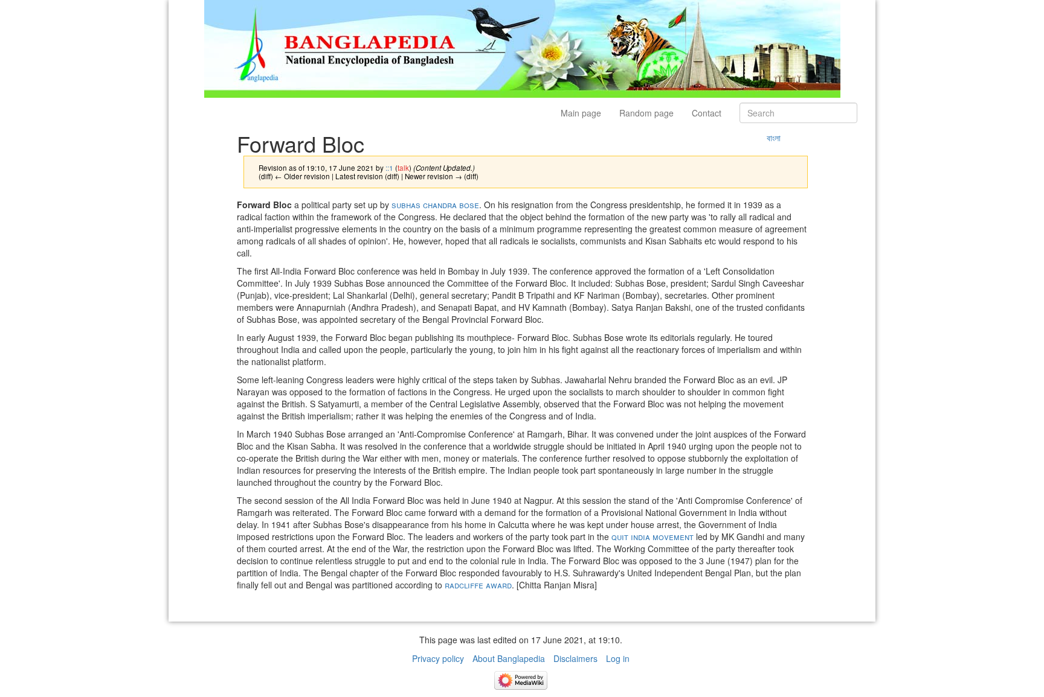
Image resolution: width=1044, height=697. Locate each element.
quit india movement (651, 536)
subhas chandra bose (434, 205)
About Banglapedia (508, 658)
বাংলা (774, 138)
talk (403, 167)
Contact (706, 113)
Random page (646, 113)
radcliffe (464, 585)
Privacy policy (438, 658)
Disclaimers (575, 658)
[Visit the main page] (522, 48)
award (499, 585)
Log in (618, 658)
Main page (581, 113)
